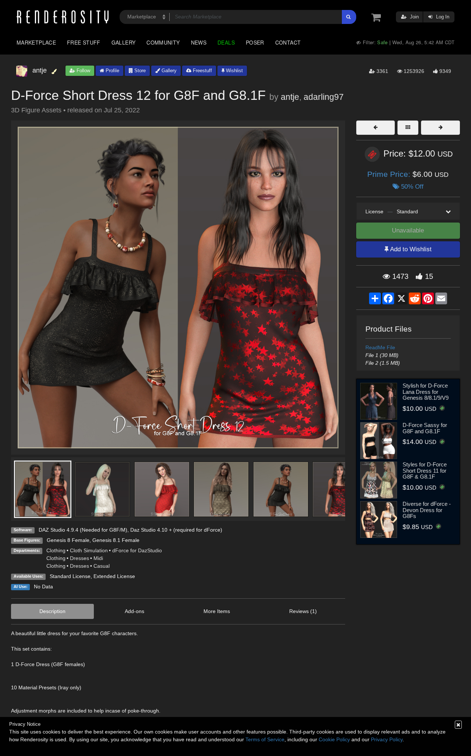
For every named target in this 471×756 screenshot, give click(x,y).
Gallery (123, 42)
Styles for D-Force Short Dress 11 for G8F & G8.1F (425, 470)
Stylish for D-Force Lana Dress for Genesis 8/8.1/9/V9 (426, 391)
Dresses (79, 558)
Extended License (114, 576)
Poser (255, 42)
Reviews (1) (303, 611)
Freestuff (201, 70)
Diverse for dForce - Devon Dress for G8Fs (427, 510)
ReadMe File (380, 347)
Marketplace (36, 42)
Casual (101, 566)
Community (163, 42)
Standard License (70, 576)
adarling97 (324, 97)
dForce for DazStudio (137, 550)
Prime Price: (389, 174)
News (198, 42)
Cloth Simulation (89, 550)
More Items (216, 611)
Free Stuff (83, 42)
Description (52, 611)
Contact (288, 42)
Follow (82, 70)
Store (139, 70)
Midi (98, 558)
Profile (111, 70)
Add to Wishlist (410, 249)
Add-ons (134, 611)
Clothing (55, 550)
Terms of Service (264, 739)
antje (290, 97)
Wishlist (233, 70)
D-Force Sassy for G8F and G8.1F (425, 428)
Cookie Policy (334, 739)
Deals (226, 42)
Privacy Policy (387, 739)
